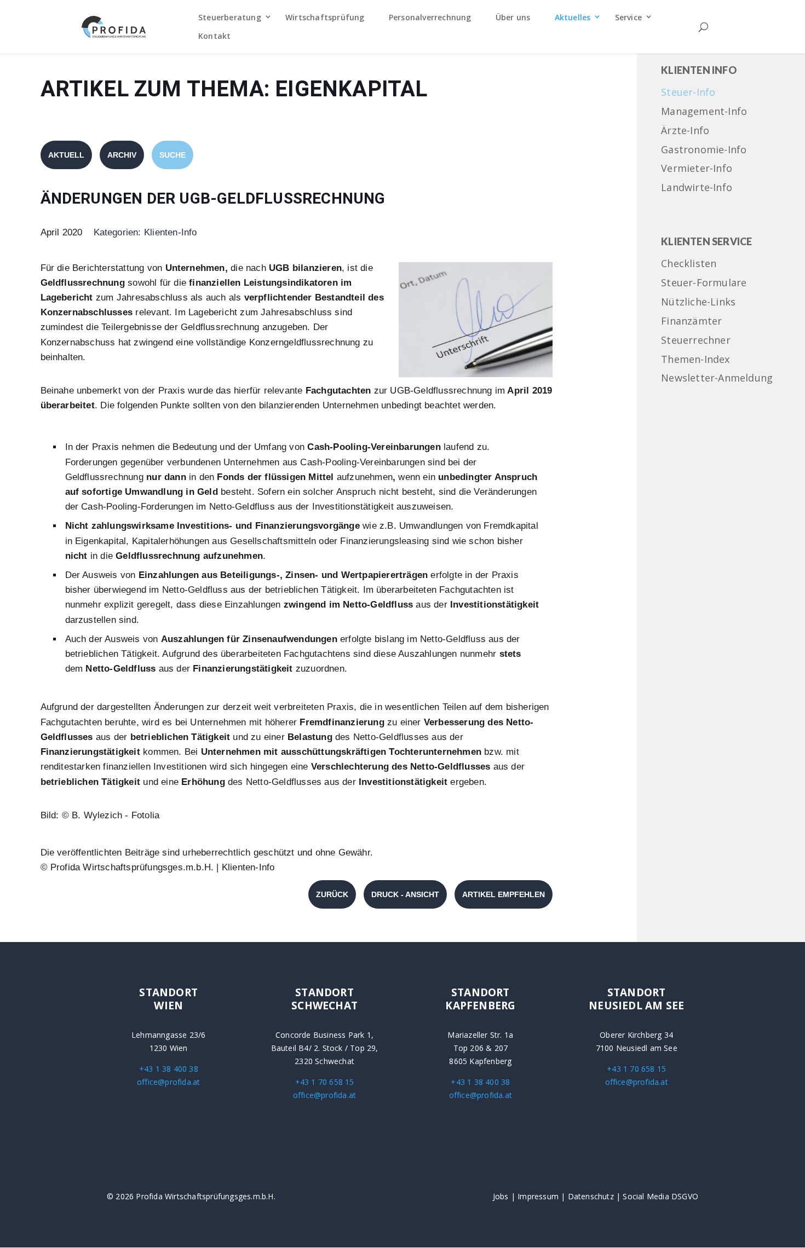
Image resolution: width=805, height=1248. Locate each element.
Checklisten (688, 264)
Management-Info (704, 112)
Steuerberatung (229, 17)
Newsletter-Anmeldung (717, 378)
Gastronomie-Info (703, 150)
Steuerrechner (696, 340)
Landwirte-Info (696, 188)
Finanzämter (691, 321)
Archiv (121, 155)
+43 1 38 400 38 (168, 1069)
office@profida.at (168, 1082)
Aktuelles (573, 17)
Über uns (513, 17)
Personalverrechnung (430, 17)
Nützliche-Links (698, 302)
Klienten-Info (170, 232)
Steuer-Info (688, 93)
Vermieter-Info (696, 169)
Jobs (501, 1196)
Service (628, 17)
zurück (332, 894)
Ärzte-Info (685, 131)
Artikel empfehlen (503, 894)
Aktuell (66, 155)
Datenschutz (591, 1196)
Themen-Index (695, 360)
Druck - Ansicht (405, 894)
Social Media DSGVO (660, 1196)
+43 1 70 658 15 (324, 1082)
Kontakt (214, 36)
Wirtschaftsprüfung (325, 17)
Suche (172, 155)
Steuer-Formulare (703, 283)
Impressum (538, 1196)
